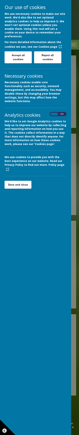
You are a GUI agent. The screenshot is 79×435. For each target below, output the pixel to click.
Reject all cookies (48, 57)
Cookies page (48, 46)
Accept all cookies (18, 57)
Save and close (18, 184)
